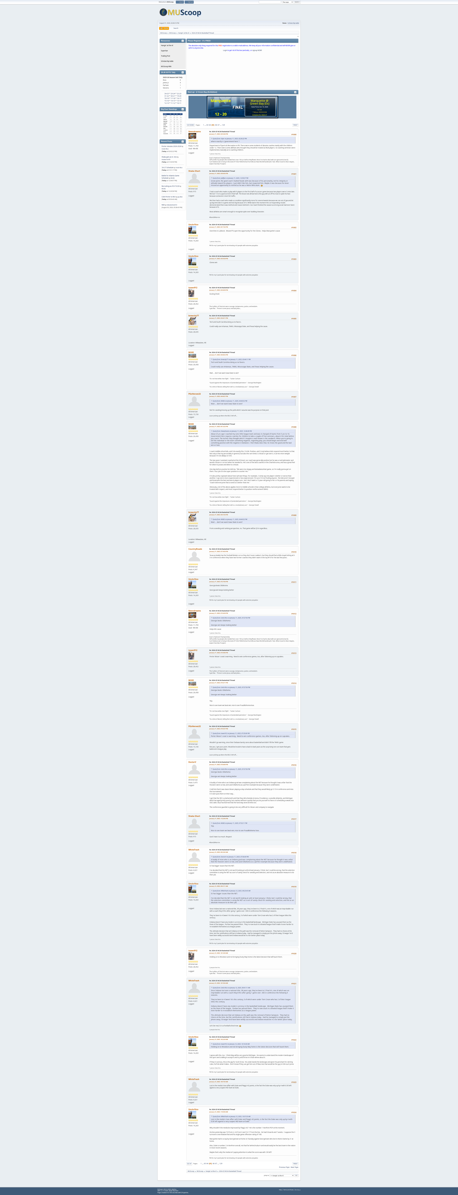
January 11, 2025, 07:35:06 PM (218, 653)
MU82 (173, 178)
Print (295, 125)
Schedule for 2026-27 (259, 115)
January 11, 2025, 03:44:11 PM (218, 318)
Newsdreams (194, 131)
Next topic (294, 1167)
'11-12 (172, 103)
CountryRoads (195, 549)
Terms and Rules (288, 1190)
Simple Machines (173, 1190)
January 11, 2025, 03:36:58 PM (218, 290)
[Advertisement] (242, 70)
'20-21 (172, 96)
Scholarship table (293, 23)
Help (280, 1190)
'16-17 (179, 98)
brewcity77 (193, 315)
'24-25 (166, 94)
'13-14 (179, 101)
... (205, 125)
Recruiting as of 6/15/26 (170, 186)
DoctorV (192, 762)
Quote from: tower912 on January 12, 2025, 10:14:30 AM (231, 1044)
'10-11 (179, 103)
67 (219, 125)
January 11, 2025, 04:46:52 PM (218, 355)
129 (223, 125)
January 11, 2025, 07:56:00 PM (218, 764)
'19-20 (179, 96)
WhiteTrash (193, 849)
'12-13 (166, 103)
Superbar (164, 51)
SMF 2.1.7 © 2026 (162, 1190)
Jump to (266, 1175)
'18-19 (166, 98)
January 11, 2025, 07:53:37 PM (218, 729)
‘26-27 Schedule (167, 167)
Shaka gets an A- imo (169, 157)
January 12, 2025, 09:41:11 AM (218, 886)
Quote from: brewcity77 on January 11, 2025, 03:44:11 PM (231, 359)
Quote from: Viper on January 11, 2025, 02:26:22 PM (230, 139)
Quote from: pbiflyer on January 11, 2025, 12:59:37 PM (230, 178)
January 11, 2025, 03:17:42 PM (218, 227)
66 (216, 125)
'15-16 (166, 101)
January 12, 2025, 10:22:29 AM (218, 1039)
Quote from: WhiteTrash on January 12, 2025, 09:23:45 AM (231, 891)
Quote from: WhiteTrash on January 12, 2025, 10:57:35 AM (231, 1116)
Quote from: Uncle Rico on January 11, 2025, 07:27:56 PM (231, 618)
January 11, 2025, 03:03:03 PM (218, 173)
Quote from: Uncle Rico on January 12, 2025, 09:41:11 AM (231, 988)
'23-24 (172, 94)
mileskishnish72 (172, 205)
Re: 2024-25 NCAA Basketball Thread (222, 132)
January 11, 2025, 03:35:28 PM (218, 258)
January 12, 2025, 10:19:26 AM (218, 983)
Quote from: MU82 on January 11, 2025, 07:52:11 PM (230, 823)
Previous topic (284, 1167)
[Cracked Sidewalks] (190, 339)
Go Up (189, 1164)
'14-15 (172, 101)
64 (210, 125)
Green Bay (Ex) (259, 103)
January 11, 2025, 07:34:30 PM (218, 613)
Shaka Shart (194, 171)
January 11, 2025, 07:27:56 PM (218, 581)
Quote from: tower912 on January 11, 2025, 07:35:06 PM (231, 733)
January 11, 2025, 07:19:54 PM (218, 551)
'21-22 (166, 96)
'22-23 (179, 94)
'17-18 (172, 98)
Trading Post (165, 56)
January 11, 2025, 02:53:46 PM (218, 134)
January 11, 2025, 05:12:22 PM (218, 426)
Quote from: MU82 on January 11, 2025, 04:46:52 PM (230, 401)
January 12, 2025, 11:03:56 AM (218, 1112)
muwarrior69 (166, 159)
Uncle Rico (165, 149)
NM (163, 205)
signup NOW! (257, 50)
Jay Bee (180, 197)
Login (225, 50)
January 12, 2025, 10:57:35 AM (218, 1082)
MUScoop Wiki (166, 66)
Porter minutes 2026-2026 (171, 146)
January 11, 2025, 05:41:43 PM (218, 515)
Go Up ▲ (298, 1190)
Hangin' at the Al (167, 45)
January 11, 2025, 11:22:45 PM (218, 818)
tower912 (192, 287)
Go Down (190, 125)
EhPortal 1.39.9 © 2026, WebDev (167, 1189)
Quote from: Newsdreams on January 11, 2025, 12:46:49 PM (232, 431)
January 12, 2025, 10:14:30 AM (218, 953)
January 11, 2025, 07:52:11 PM (218, 683)
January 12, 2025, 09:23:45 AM (218, 852)
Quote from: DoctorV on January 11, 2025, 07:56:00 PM (231, 857)
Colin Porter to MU (169, 197)
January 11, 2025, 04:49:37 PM (218, 396)
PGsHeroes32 (194, 394)
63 (207, 125)
